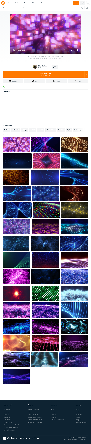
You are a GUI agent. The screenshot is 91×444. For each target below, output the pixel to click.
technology (77, 130)
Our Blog (53, 417)
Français (76, 420)
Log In (81, 3)
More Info (7, 91)
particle (6, 130)
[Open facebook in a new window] (21, 438)
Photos (17, 3)
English (76, 409)
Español (76, 412)
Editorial (34, 3)
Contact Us (53, 412)
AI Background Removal (11, 427)
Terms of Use (64, 439)
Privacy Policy (72, 439)
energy (25, 130)
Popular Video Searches (34, 422)
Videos (26, 3)
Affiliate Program (32, 414)
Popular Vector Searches (34, 417)
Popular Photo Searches (34, 420)
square (41, 130)
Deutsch (76, 417)
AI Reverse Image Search (11, 425)
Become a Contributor (57, 420)
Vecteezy (6, 412)
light (69, 130)
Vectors (8, 3)
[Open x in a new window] (35, 438)
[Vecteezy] (3, 3)
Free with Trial (45, 74)
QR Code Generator (10, 430)
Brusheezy (7, 409)
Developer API (8, 422)
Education (7, 420)
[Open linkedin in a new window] (26, 438)
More (43, 3)
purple (33, 130)
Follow (54, 68)
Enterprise (7, 417)
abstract (60, 130)
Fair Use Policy (81, 439)
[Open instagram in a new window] (23, 438)
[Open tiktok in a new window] (32, 438)
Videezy (6, 414)
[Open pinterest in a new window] (29, 438)
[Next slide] (84, 130)
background (50, 130)
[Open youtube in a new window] (38, 438)
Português (77, 414)
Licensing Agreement (33, 409)
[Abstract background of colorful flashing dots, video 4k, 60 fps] (45, 293)
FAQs (51, 409)
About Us (53, 414)
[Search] (81, 8)
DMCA (29, 412)
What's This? (19, 87)
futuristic (16, 130)
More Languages (79, 422)
